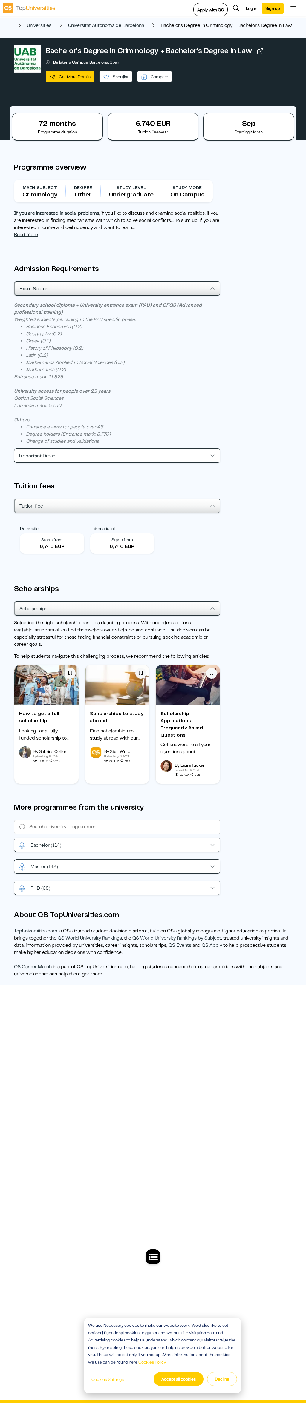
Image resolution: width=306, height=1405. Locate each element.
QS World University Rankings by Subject (176, 938)
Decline (222, 1379)
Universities (39, 25)
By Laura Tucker (189, 765)
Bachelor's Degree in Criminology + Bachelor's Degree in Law (149, 50)
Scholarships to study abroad (116, 717)
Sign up (272, 8)
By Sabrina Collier (49, 751)
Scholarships (33, 609)
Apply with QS (210, 10)
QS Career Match (33, 967)
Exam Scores (33, 289)
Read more (26, 235)
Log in (251, 8)
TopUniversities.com (35, 931)
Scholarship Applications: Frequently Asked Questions (181, 724)
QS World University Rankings (90, 938)
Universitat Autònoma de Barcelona (106, 25)
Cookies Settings (107, 1379)
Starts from (52, 539)
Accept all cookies (178, 1379)
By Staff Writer (118, 751)
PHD (40, 888)
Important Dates (37, 456)
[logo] (29, 8)
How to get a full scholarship (39, 717)
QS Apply (212, 945)
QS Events (180, 945)
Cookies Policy (152, 1362)
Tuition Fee (31, 506)
